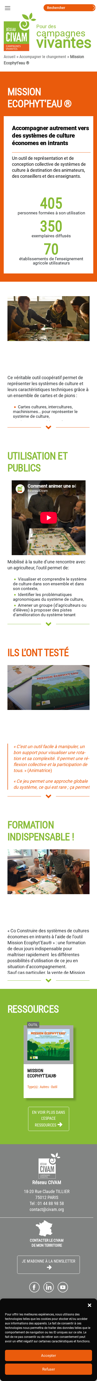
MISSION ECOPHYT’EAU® (41, 1073)
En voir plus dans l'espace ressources (48, 1118)
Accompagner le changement (42, 56)
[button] (89, 1304)
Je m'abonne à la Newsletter (48, 1261)
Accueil (9, 56)
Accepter (48, 1355)
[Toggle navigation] (7, 8)
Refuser (48, 1369)
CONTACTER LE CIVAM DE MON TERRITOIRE (46, 1243)
